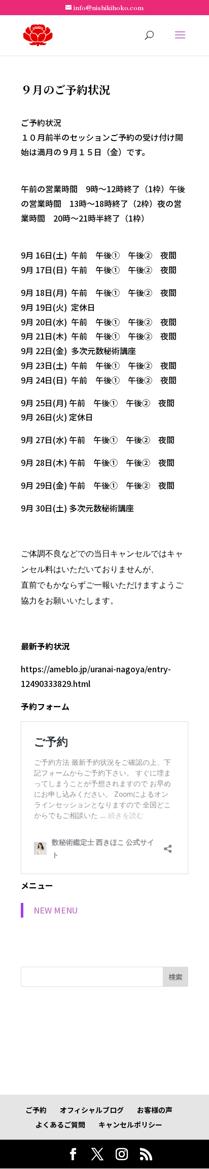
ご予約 (36, 1110)
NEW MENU (55, 910)
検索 (175, 977)
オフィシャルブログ (92, 1110)
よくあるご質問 (60, 1124)
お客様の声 (154, 1110)
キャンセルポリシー (130, 1124)
